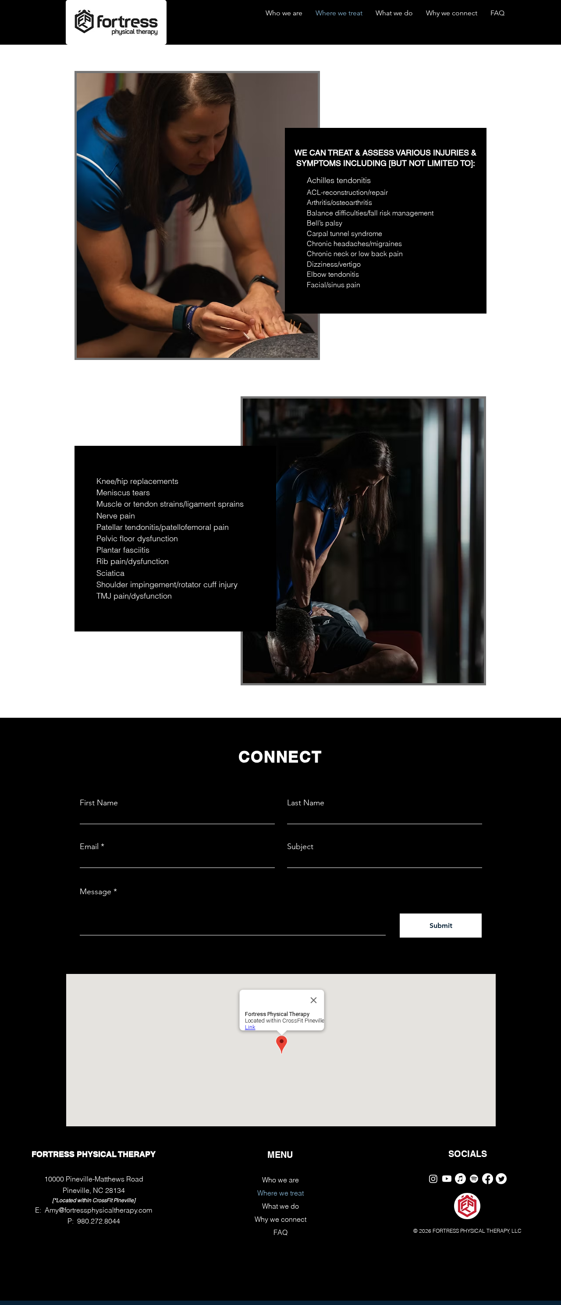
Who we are (280, 1179)
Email (89, 846)
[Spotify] (474, 1178)
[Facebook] (487, 1178)
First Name (99, 803)
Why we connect (280, 1219)
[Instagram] (433, 1178)
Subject (300, 846)
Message (95, 892)
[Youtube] (446, 1178)
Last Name (305, 803)
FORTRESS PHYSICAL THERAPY (94, 1154)
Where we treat (280, 1193)
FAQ (280, 1232)
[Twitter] (501, 1178)
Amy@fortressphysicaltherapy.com (98, 1210)
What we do (280, 1206)
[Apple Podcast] (460, 1178)
